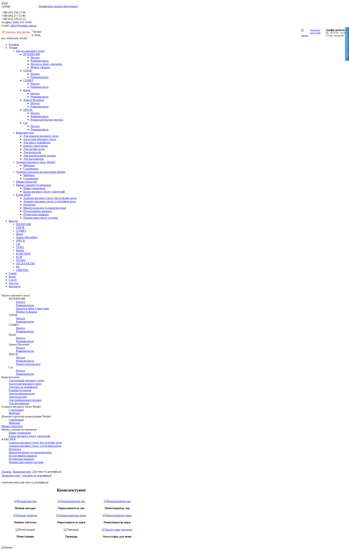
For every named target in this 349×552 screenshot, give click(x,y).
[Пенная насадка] (25, 500)
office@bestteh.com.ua (23, 25)
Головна (6, 471)
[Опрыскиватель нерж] (71, 515)
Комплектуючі (22, 471)
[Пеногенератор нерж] (117, 515)
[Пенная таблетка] (25, 515)
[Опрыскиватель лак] (71, 500)
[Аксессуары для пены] (117, 529)
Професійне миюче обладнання (58, 6)
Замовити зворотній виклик (310, 33)
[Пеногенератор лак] (117, 500)
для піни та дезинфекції (36, 475)
